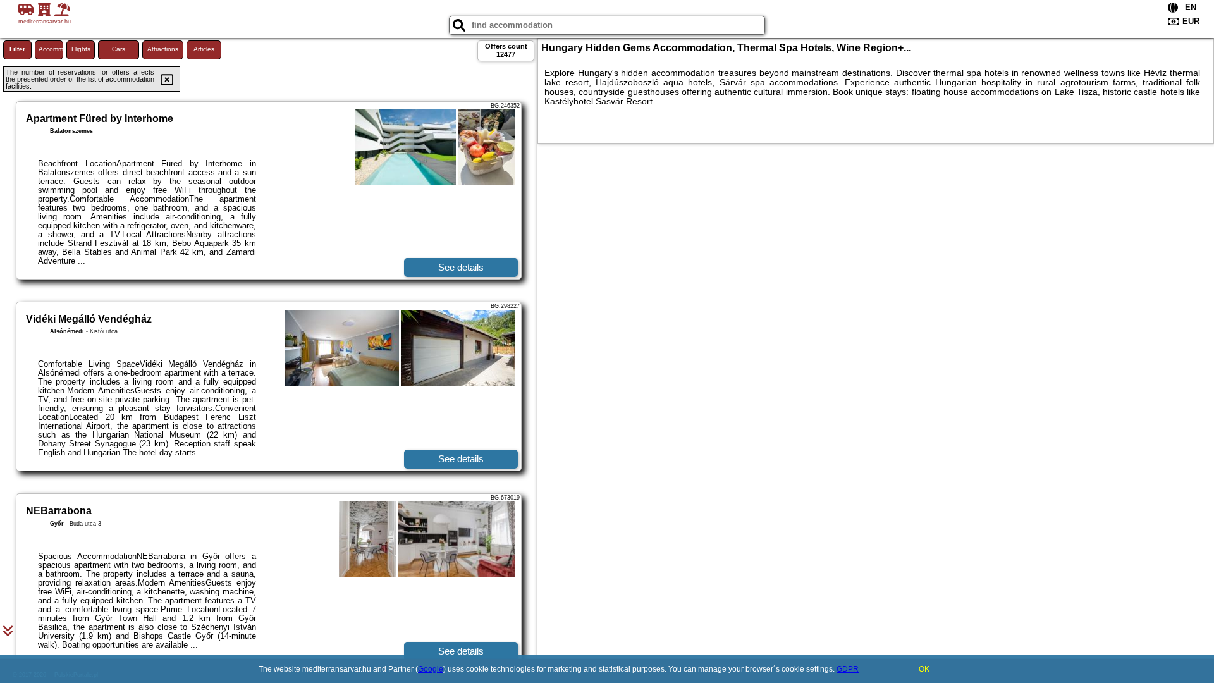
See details (461, 267)
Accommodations (51, 49)
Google (430, 669)
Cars (118, 49)
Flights (80, 49)
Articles (203, 49)
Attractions (162, 49)
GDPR (848, 669)
